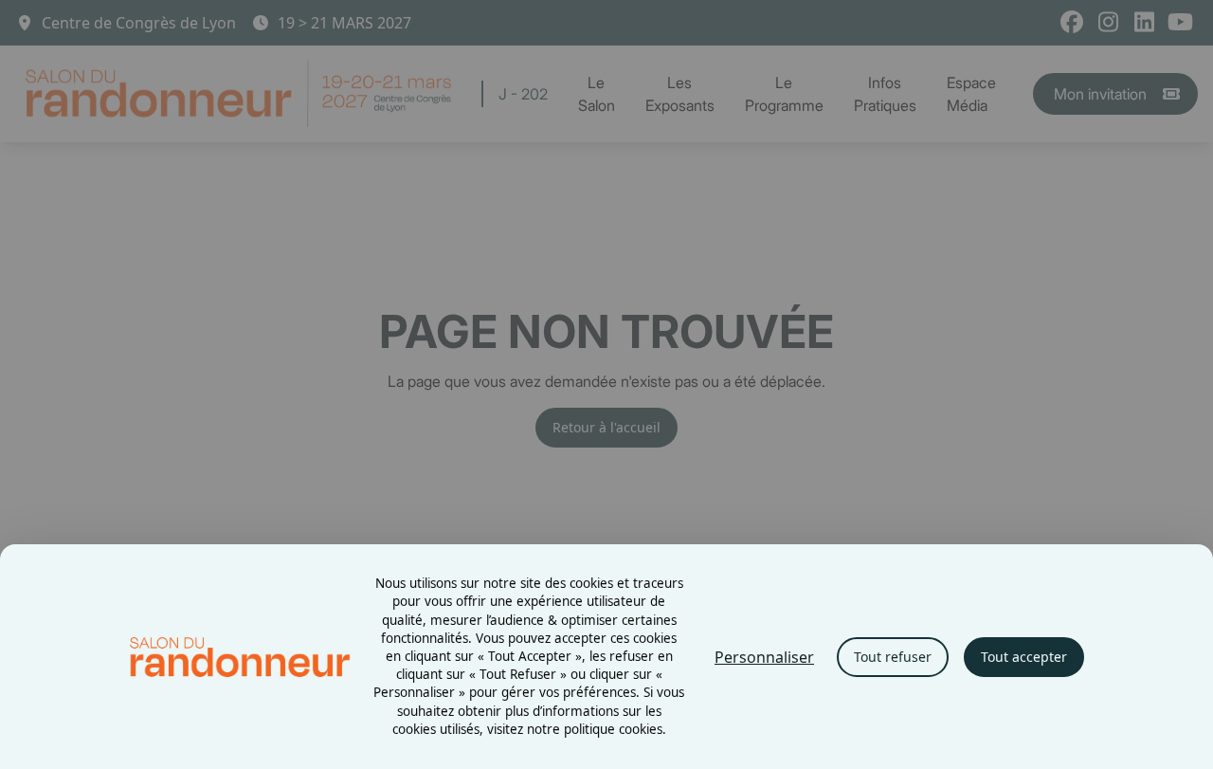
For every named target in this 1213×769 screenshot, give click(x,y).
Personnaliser (764, 657)
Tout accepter (1024, 657)
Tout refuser (893, 657)
